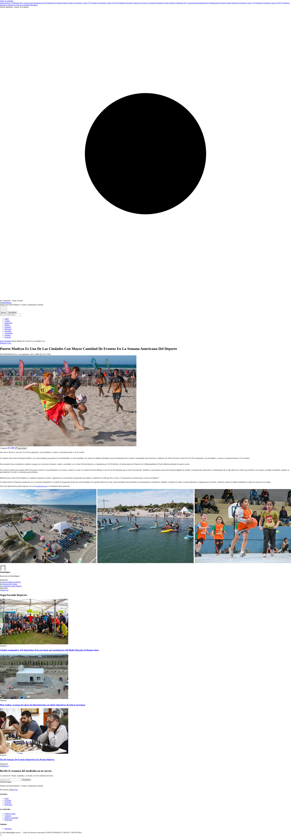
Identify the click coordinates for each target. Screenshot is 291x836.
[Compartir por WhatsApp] (9, 448)
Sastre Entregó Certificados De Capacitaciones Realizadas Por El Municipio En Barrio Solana (33, 3)
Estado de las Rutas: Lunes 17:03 (80, 3)
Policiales (8, 329)
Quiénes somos (10, 814)
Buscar (3, 312)
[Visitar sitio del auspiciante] (10, 582)
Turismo (7, 335)
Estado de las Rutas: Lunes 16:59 (104, 3)
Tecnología (9, 333)
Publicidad (8, 820)
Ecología (8, 337)
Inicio (2, 341)
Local (9, 343)
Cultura (7, 321)
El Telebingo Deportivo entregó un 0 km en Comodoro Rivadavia (140, 3)
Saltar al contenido (6, 1)
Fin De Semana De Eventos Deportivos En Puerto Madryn (27, 759)
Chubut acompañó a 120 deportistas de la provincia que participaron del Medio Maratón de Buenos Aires (49, 650)
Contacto (8, 816)
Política (7, 325)
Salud (7, 319)
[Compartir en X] (11, 448)
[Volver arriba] (1, 835)
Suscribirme (12, 312)
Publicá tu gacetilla (11, 818)
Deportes (8, 327)
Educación (8, 323)
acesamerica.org (41, 486)
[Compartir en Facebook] (13, 448)
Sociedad (8, 331)
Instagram (8, 829)
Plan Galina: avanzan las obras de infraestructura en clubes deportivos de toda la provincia (42, 705)
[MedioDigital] (5, 303)
